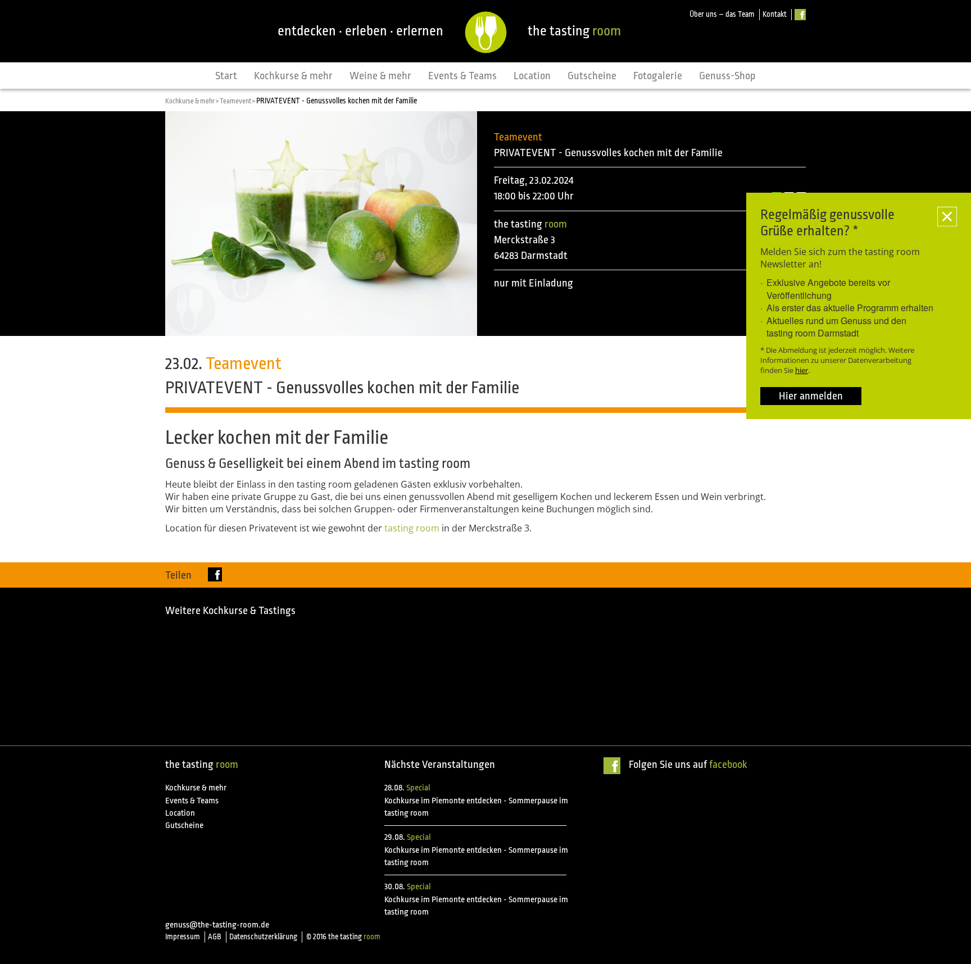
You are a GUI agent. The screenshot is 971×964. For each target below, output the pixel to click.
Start (226, 76)
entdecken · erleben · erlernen (360, 31)
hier (801, 370)
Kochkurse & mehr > (192, 101)
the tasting (574, 31)
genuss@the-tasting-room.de (217, 925)
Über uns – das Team (722, 14)
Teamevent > (238, 101)
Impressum (182, 937)
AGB (214, 937)
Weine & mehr (380, 76)
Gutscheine (592, 76)
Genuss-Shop (727, 76)
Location (532, 76)
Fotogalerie (657, 76)
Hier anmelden (811, 396)
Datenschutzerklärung (263, 937)
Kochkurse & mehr (293, 76)
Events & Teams (462, 76)
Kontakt (775, 14)
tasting (411, 528)
